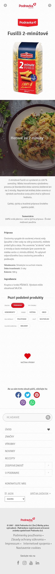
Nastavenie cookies (28, 548)
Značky (9, 436)
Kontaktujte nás (15, 483)
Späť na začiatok (39, 493)
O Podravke (12, 472)
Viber (23, 402)
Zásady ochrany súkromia (27, 539)
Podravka (27, 5)
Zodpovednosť (14, 465)
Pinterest (37, 395)
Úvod (8, 429)
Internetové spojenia (36, 543)
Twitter (27, 395)
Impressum (12, 543)
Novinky (10, 451)
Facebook (18, 395)
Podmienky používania (27, 535)
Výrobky (10, 443)
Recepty (10, 458)
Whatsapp (32, 402)
